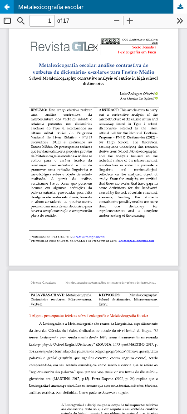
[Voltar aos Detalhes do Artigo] (7, 7)
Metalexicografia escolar (51, 7)
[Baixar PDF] (180, 7)
